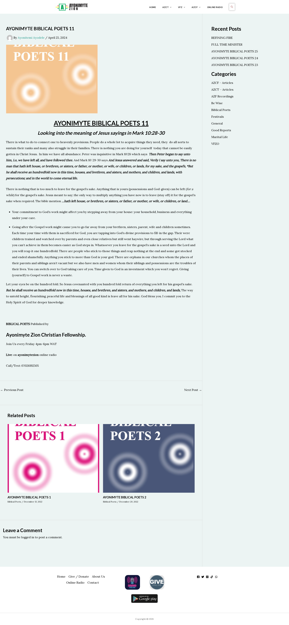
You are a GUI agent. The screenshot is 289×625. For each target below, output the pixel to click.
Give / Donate (78, 576)
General (217, 123)
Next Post (193, 389)
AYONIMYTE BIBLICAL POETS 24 (234, 58)
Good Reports (221, 130)
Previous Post (11, 389)
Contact (93, 582)
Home (152, 7)
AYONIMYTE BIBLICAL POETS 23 (234, 65)
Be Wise (217, 103)
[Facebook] (198, 576)
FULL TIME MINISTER (226, 44)
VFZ (180, 7)
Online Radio (215, 7)
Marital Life (219, 137)
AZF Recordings (222, 96)
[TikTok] (211, 576)
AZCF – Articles (222, 83)
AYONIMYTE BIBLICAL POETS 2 (124, 497)
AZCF (195, 7)
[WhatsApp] (216, 576)
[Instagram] (207, 576)
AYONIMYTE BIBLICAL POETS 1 (29, 497)
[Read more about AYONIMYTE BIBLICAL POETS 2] (149, 458)
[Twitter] (202, 576)
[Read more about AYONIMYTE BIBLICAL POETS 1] (53, 458)
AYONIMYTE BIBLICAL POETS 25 (234, 51)
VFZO (215, 144)
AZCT (165, 7)
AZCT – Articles (222, 89)
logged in (27, 537)
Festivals (217, 116)
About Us (98, 576)
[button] (170, 7)
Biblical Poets (14, 501)
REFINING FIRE (222, 38)
